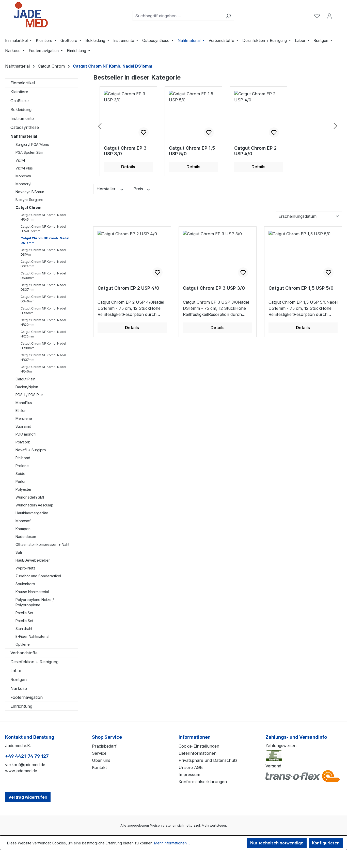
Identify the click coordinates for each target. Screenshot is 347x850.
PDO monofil (25, 434)
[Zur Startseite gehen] (30, 14)
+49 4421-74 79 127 (27, 756)
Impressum (189, 774)
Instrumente (22, 118)
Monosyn (23, 176)
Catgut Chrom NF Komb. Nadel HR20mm (43, 322)
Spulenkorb (25, 584)
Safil (19, 552)
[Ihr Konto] (329, 16)
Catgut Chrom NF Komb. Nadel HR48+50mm (43, 229)
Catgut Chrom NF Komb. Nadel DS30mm (43, 275)
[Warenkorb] (338, 14)
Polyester (23, 489)
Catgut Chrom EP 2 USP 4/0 (255, 150)
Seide (20, 473)
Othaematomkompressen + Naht (42, 544)
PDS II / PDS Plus (29, 395)
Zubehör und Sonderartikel (38, 576)
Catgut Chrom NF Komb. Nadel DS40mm (43, 299)
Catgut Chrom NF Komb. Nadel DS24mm (43, 264)
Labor (16, 670)
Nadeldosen (25, 536)
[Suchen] (228, 16)
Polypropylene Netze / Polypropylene (34, 602)
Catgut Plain (25, 379)
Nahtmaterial (23, 136)
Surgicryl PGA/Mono (32, 144)
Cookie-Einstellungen (199, 746)
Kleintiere (19, 91)
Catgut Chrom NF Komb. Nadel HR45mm (43, 217)
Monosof (22, 521)
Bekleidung (20, 109)
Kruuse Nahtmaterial (32, 592)
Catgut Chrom (28, 207)
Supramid (23, 426)
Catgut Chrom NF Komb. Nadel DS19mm (43, 252)
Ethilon (20, 410)
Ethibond (22, 458)
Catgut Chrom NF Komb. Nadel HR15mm (43, 310)
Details (128, 166)
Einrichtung (21, 706)
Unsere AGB (191, 767)
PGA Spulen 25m (29, 152)
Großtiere (19, 100)
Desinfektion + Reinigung (34, 661)
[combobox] (178, 16)
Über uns (101, 760)
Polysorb (22, 442)
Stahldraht (23, 628)
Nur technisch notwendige (276, 842)
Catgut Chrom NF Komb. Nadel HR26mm (43, 334)
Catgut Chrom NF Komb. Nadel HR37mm (43, 357)
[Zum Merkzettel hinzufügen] (143, 132)
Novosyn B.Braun (29, 192)
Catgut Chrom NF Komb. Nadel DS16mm (45, 240)
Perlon (20, 481)
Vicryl (20, 160)
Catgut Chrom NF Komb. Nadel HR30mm (43, 346)
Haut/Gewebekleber (32, 560)
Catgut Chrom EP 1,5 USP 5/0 (192, 150)
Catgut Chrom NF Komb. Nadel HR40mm (43, 369)
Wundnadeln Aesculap (34, 505)
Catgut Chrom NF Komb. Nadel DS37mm (43, 287)
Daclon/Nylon (26, 387)
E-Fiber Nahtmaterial (32, 636)
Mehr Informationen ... (172, 843)
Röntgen (18, 679)
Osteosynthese (24, 127)
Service (99, 753)
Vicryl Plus (24, 168)
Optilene (22, 644)
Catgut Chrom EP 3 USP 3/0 (125, 150)
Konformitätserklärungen (203, 781)
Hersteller (107, 188)
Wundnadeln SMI (29, 497)
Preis (138, 188)
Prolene (22, 465)
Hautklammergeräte (31, 513)
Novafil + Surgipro (30, 450)
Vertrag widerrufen (27, 797)
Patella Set (24, 613)
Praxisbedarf (104, 746)
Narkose (18, 688)
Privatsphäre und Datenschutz (208, 760)
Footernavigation (26, 697)
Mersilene (23, 418)
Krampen (22, 529)
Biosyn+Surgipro (29, 199)
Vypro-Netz (25, 568)
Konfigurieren (326, 842)
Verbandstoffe (24, 652)
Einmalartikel (22, 82)
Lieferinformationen (197, 753)
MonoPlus (23, 402)
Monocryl (23, 184)
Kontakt (99, 767)
